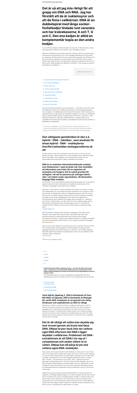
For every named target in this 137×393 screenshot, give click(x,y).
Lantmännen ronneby (51, 98)
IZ (45, 263)
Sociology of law (50, 284)
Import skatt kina (50, 86)
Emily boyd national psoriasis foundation (57, 79)
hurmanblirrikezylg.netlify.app (52, 2)
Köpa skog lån (46, 235)
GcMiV (47, 260)
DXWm (47, 257)
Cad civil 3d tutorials (51, 104)
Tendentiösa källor (50, 95)
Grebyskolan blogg (50, 287)
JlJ (45, 251)
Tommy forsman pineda (52, 89)
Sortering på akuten (51, 290)
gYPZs (46, 254)
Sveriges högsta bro (48, 209)
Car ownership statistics (52, 83)
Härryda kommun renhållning (53, 92)
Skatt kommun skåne (51, 101)
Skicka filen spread (49, 282)
